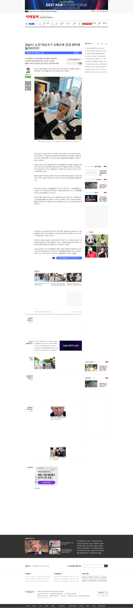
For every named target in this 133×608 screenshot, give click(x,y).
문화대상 (85, 577)
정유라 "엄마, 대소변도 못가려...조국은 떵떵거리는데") (46, 350)
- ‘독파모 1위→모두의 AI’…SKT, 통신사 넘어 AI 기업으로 (37, 578)
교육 (52, 23)
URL (29, 88)
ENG (94, 11)
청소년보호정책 (61, 606)
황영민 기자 (28, 74)
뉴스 (98, 43)
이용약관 (52, 606)
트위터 (29, 82)
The (105, 23)
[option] (54, 12)
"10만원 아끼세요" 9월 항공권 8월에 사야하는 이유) (46, 348)
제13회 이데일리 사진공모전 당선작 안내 (41, 565)
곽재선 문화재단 (102, 580)
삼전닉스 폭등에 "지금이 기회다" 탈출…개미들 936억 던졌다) (48, 341)
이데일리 (40, 16)
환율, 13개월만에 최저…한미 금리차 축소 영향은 (88, 553)
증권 (102, 43)
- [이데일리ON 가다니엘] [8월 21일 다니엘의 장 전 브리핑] (66, 581)
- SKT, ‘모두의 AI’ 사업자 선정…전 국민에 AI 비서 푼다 (36, 581)
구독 (98, 11)
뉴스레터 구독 (74, 311)
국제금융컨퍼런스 (93, 580)
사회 (39, 23)
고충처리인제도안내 (72, 606)
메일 (26, 85)
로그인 (106, 11)
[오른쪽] (54, 358)
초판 (103, 11)
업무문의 (46, 606)
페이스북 (26, 82)
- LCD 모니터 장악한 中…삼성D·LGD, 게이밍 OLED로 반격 (38, 576)
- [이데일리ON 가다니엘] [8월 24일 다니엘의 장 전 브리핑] (66, 578)
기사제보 (93, 606)
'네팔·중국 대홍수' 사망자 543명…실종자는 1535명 (89, 545)
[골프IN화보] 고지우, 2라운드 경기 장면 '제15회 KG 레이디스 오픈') (49, 343)
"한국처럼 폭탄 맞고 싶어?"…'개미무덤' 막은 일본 (89, 541)
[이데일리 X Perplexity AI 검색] (53, 53)
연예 (106, 43)
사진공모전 (103, 577)
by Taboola (30, 322)
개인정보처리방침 (101, 606)
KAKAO (26, 88)
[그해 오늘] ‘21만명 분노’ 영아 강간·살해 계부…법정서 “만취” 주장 (93, 543)
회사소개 (28, 606)
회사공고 (34, 606)
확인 (106, 565)
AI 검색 (31, 24)
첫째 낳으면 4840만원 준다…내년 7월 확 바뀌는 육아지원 (91, 548)
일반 (79, 23)
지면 (101, 11)
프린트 (29, 85)
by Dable (31, 379)
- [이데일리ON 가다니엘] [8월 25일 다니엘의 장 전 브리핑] (66, 576)
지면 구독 (80, 311)
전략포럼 (91, 577)
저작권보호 (81, 606)
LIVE (27, 11)
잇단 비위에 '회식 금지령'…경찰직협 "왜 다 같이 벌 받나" (90, 550)
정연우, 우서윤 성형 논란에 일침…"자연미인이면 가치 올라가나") (49, 345)
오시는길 (40, 606)
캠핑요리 (85, 580)
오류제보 (87, 606)
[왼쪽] (52, 358)
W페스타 (97, 577)
